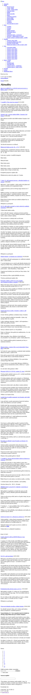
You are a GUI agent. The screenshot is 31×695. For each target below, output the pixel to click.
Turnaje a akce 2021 (12, 54)
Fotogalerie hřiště (11, 47)
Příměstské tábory (11, 32)
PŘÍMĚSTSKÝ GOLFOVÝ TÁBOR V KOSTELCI (14, 487)
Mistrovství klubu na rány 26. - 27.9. (10, 147)
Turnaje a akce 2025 (12, 49)
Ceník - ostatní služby (12, 9)
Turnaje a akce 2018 (12, 58)
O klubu (9, 26)
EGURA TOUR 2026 (12, 43)
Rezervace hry (10, 6)
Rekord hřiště (10, 19)
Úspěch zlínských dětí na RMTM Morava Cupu (13, 537)
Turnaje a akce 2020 (12, 56)
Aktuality (6, 4)
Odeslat (18, 670)
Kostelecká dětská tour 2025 (14, 42)
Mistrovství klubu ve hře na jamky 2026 (17, 44)
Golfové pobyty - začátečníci (14, 65)
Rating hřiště (10, 18)
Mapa (8, 15)
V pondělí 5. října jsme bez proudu (9, 102)
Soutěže (6, 39)
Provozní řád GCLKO (12, 23)
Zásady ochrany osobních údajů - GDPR (17, 37)
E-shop (5, 70)
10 (4, 663)
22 (4, 666)
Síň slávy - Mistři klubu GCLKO (15, 36)
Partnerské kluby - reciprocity (14, 35)
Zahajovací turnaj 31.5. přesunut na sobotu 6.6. (12, 516)
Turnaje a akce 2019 (12, 57)
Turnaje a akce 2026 (12, 40)
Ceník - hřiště (10, 8)
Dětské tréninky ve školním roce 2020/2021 (12, 256)
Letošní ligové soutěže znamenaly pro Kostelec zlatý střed (15, 397)
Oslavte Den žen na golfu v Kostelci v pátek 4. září (13, 310)
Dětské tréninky (11, 30)
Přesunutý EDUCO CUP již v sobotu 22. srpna (12, 371)
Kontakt (6, 68)
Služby (8, 61)
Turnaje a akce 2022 (12, 53)
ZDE (7, 526)
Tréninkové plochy (11, 16)
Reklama (9, 20)
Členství (9, 27)
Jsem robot (5, 672)
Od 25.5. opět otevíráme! (7, 556)
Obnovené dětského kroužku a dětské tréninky (12, 606)
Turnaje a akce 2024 (12, 50)
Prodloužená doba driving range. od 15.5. (11, 589)
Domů (2, 80)
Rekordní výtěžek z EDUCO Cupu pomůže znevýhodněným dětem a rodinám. (12, 281)
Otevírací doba (10, 11)
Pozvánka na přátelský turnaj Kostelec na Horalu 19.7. (14, 441)
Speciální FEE (10, 64)
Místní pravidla (11, 13)
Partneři (9, 33)
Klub (5, 25)
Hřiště (5, 5)
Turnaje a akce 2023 (12, 51)
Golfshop (9, 22)
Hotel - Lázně (7, 60)
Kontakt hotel (10, 63)
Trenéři (9, 29)
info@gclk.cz (5, 692)
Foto (5, 46)
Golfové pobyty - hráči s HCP (14, 67)
